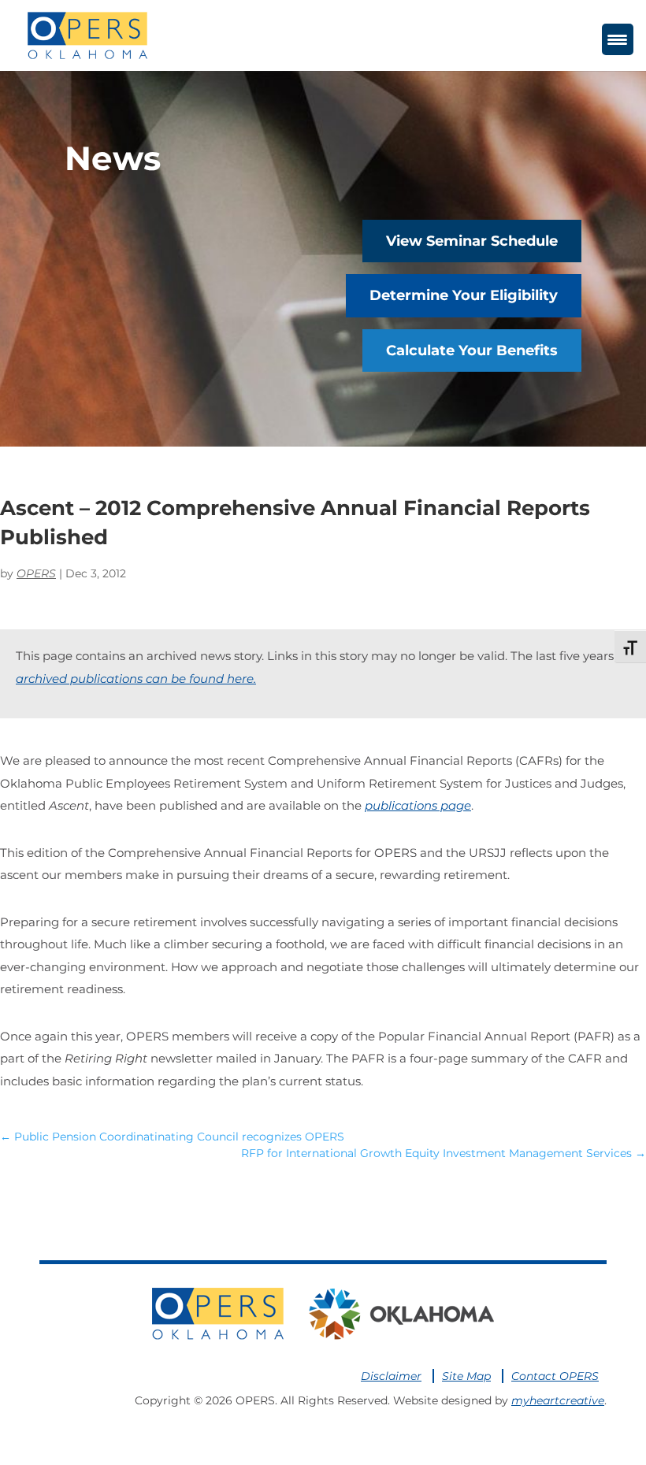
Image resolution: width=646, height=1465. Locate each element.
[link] (87, 34)
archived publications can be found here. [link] (136, 678)
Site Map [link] (466, 1376)
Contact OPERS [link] (555, 1376)
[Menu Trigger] (617, 39)
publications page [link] (418, 805)
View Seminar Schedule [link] (472, 241)
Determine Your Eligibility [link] (463, 295)
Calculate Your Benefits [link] (472, 350)
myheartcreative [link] (557, 1400)
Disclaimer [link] (391, 1376)
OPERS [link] (36, 573)
